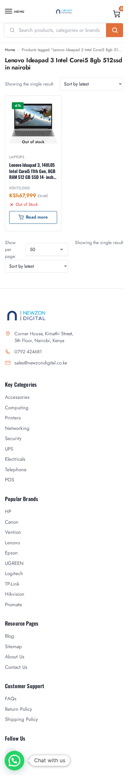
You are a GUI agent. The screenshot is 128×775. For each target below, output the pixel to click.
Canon (11, 522)
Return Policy (18, 709)
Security (13, 438)
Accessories (17, 397)
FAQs (10, 698)
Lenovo (12, 542)
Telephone (16, 469)
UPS (9, 449)
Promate (13, 604)
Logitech (14, 573)
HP (8, 511)
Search (115, 30)
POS (9, 479)
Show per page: (10, 249)
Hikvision (14, 594)
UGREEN (14, 563)
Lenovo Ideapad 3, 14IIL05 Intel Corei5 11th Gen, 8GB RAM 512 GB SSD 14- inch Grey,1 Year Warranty (32, 171)
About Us (14, 656)
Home (10, 50)
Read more (37, 217)
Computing (17, 407)
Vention (13, 532)
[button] (117, 14)
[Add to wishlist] (48, 104)
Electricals (15, 459)
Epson (11, 552)
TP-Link (12, 584)
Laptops (16, 157)
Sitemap (13, 646)
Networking (17, 428)
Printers (13, 417)
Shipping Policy (21, 719)
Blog (9, 636)
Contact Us (16, 667)
